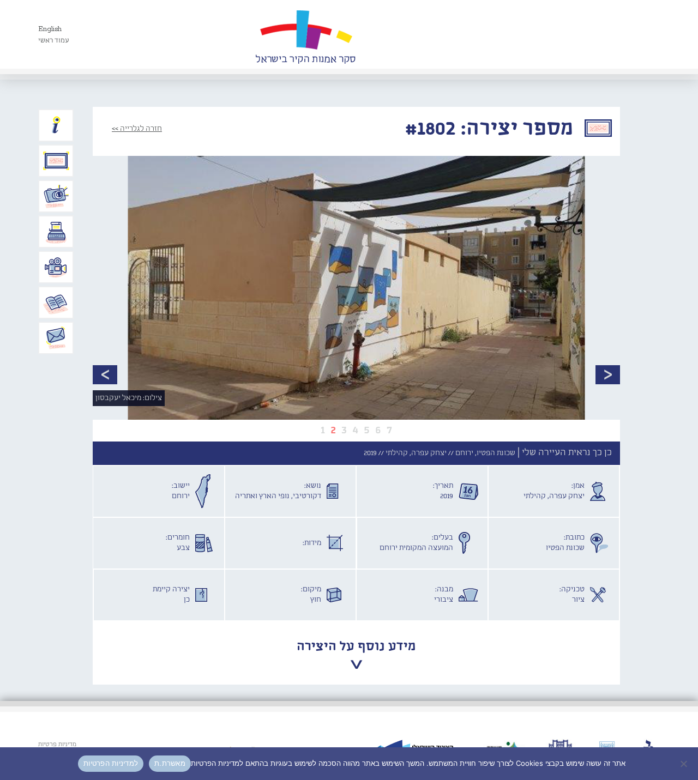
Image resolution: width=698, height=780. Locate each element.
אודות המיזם (56, 125)
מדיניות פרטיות (57, 744)
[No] (684, 763)
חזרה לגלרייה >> (137, 128)
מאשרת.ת (169, 763)
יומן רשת (56, 231)
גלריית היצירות (56, 161)
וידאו (56, 267)
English (50, 29)
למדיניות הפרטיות (110, 763)
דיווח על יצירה (56, 196)
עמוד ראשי (53, 41)
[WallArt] (305, 34)
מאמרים (56, 302)
